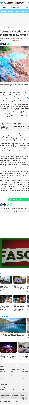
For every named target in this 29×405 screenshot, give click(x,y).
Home (1, 27)
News (1, 373)
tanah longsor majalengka (20, 211)
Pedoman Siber (25, 387)
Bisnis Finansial (25, 375)
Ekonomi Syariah (15, 369)
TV (0, 380)
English (23, 378)
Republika (3, 11)
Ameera (2, 369)
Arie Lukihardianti (18, 40)
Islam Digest (25, 371)
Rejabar (5, 27)
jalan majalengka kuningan (6, 211)
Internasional (3, 375)
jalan (16, 99)
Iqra (12, 371)
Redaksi (13, 387)
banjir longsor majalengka (17, 208)
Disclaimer (2, 389)
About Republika (4, 387)
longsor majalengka (5, 208)
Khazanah (2, 371)
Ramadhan (13, 380)
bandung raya (15, 7)
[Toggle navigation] (1, 2)
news (4, 7)
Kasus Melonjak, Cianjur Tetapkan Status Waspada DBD (19, 125)
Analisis (13, 373)
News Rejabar (11, 27)
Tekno (12, 375)
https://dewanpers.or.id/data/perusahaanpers (12, 397)
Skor (23, 369)
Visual (12, 378)
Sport (23, 373)
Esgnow (2, 378)
